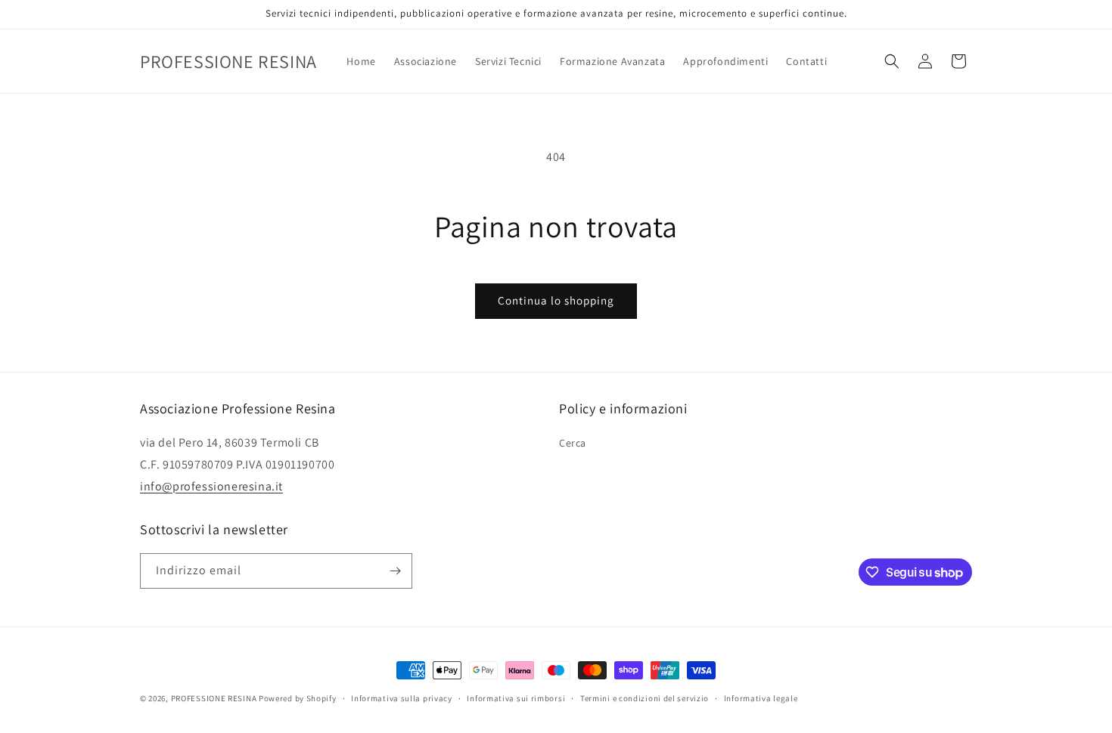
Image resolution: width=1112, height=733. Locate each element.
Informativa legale (761, 698)
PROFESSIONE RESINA (214, 698)
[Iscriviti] (395, 571)
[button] (892, 61)
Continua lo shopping (556, 300)
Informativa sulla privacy (401, 698)
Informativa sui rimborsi (516, 698)
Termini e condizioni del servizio (644, 698)
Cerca (572, 443)
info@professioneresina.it (211, 486)
